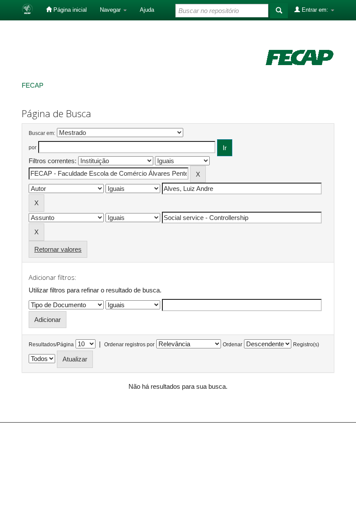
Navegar (111, 10)
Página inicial (69, 10)
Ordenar (232, 344)
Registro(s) (306, 344)
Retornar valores (58, 249)
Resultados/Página (51, 344)
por (32, 147)
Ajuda (147, 10)
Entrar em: (315, 10)
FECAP (32, 85)
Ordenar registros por (129, 344)
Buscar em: (42, 133)
